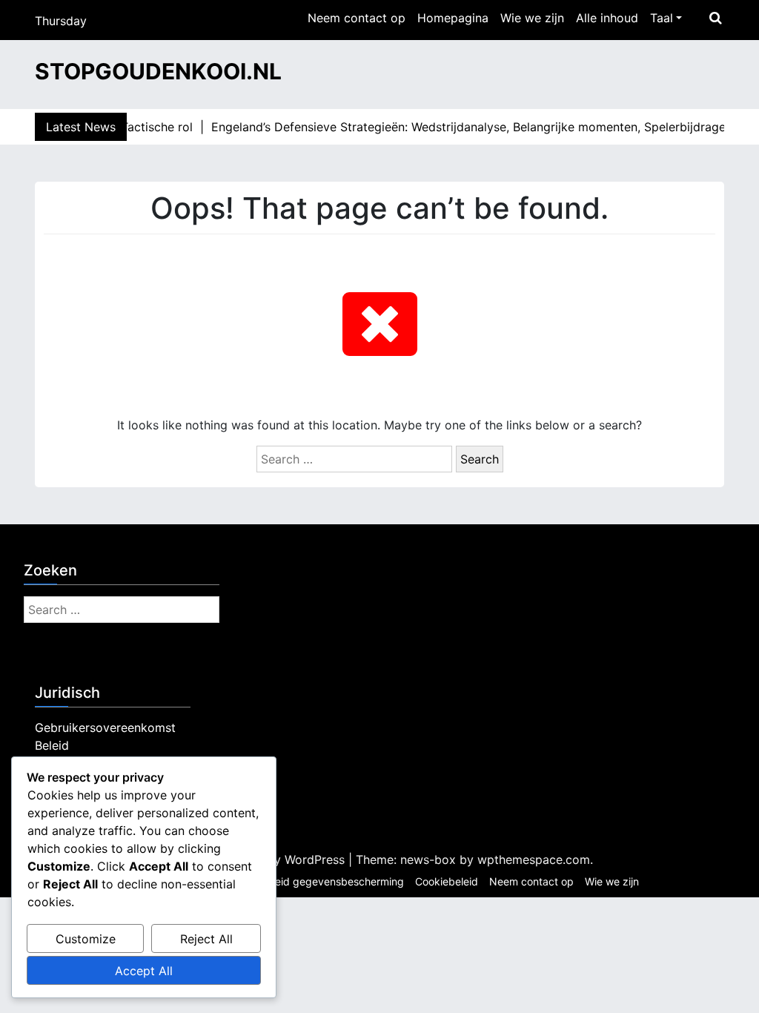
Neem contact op (356, 17)
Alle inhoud (607, 17)
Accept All (144, 970)
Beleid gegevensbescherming (332, 881)
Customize (86, 938)
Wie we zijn (532, 17)
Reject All (206, 938)
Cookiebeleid (446, 881)
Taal (661, 17)
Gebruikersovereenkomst (105, 727)
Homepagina (452, 17)
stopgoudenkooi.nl (158, 71)
